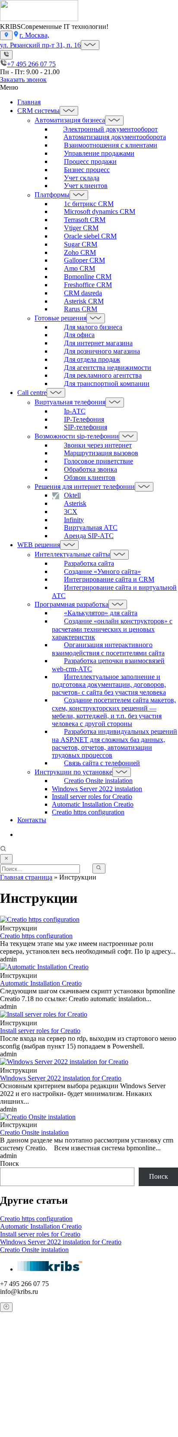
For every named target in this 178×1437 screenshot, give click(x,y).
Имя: (16, 1358)
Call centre (32, 392)
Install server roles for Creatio (92, 796)
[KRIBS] (39, 18)
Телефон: (23, 1384)
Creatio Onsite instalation (34, 1249)
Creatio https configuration (88, 812)
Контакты (31, 819)
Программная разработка (71, 604)
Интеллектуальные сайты (72, 554)
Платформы (52, 195)
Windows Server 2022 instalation (97, 788)
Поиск (9, 1163)
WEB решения (38, 544)
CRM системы (38, 110)
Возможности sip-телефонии (77, 436)
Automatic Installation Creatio (93, 804)
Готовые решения (60, 318)
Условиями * (101, 1418)
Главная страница (26, 877)
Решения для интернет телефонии (85, 486)
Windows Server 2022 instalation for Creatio (60, 1242)
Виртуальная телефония (70, 402)
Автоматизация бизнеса (70, 120)
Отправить (17, 1432)
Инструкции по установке (73, 772)
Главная (29, 102)
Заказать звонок (23, 79)
